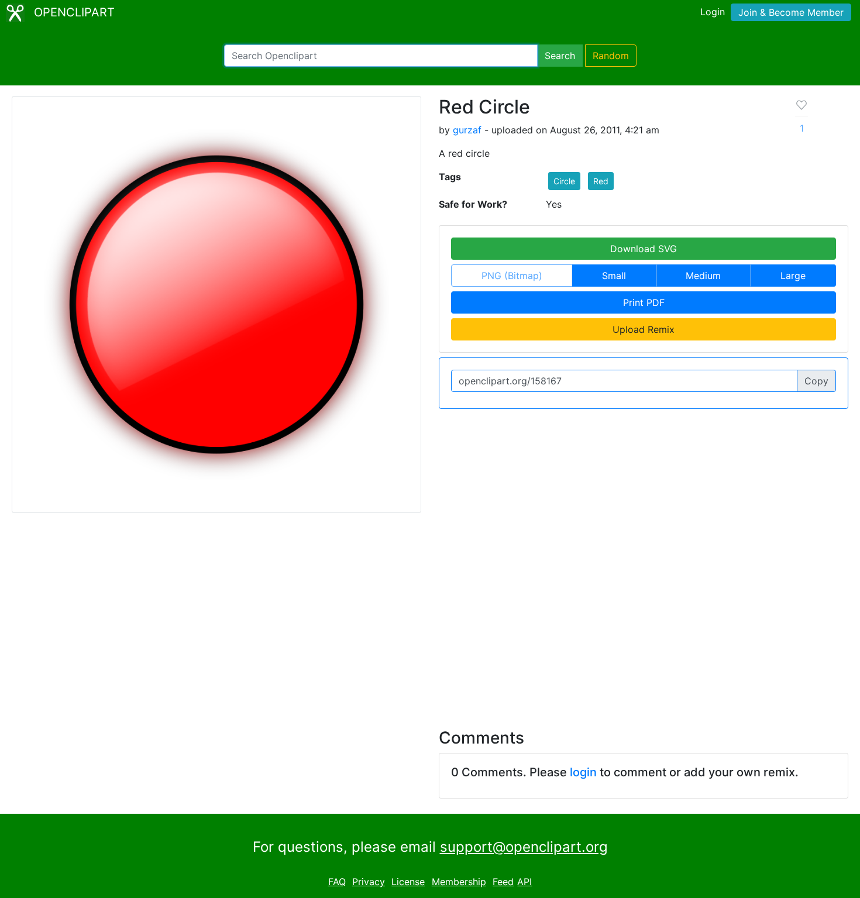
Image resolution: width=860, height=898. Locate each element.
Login (712, 12)
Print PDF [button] (644, 302)
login (583, 772)
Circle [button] (564, 181)
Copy (816, 381)
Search (560, 55)
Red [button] (600, 181)
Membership (459, 881)
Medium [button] (703, 275)
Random (611, 55)
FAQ (337, 881)
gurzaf (467, 130)
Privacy (368, 881)
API (524, 881)
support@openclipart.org (524, 846)
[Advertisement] (430, 614)
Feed (503, 881)
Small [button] (614, 275)
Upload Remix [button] (644, 329)
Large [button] (793, 275)
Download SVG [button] (643, 248)
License (408, 881)
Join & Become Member (791, 12)
